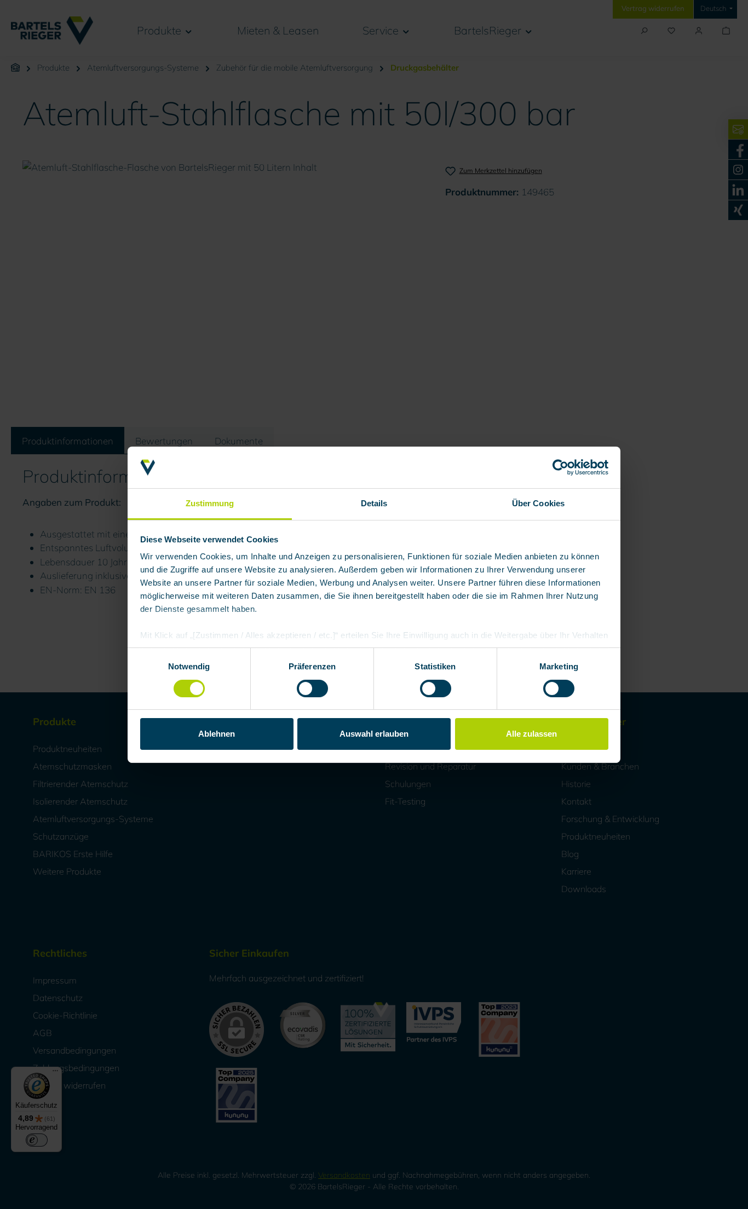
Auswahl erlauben (374, 733)
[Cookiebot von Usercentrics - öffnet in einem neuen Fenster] (560, 467)
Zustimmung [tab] (210, 503)
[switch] (312, 688)
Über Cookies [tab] (538, 503)
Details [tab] (374, 503)
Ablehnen (216, 733)
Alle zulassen (531, 733)
